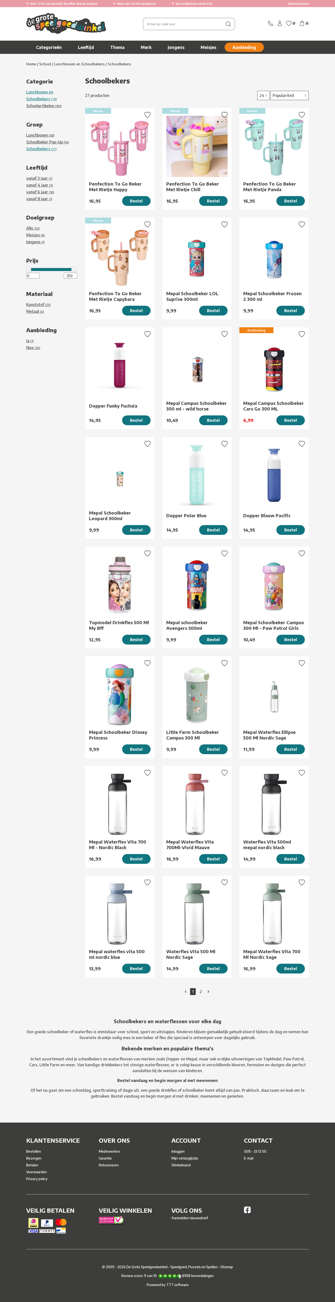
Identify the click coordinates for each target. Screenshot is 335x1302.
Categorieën (49, 47)
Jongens (176, 47)
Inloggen (178, 1151)
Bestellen (33, 1151)
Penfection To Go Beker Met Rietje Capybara (115, 296)
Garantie (105, 1158)
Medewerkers (109, 1151)
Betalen (32, 1165)
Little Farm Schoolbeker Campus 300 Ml (192, 734)
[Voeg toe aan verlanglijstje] (147, 115)
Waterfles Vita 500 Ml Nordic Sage (190, 954)
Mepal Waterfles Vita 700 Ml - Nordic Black (117, 844)
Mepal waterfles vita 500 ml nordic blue (117, 954)
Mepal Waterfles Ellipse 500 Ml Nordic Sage (269, 734)
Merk (146, 47)
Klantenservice (298, 3)
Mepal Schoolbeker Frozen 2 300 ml (272, 296)
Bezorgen (33, 1158)
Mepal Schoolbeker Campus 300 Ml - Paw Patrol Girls (273, 625)
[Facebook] (247, 1212)
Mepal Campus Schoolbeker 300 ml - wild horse (196, 405)
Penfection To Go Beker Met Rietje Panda (269, 186)
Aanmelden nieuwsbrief (189, 1218)
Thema (117, 47)
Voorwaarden (36, 1172)
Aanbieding (244, 47)
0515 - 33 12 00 (255, 1151)
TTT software (177, 1285)
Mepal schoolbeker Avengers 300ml (187, 625)
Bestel (136, 201)
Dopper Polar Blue (186, 515)
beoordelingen (198, 1276)
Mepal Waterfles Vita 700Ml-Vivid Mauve (190, 844)
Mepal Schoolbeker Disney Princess (118, 734)
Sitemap (226, 1267)
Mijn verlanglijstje (184, 1158)
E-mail (248, 1158)
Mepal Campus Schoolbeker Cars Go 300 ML (273, 405)
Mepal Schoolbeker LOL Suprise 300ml (192, 296)
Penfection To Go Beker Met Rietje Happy (115, 186)
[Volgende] (208, 991)
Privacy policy (37, 1179)
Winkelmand (181, 1165)
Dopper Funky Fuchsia (113, 406)
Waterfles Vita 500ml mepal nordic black (267, 844)
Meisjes (208, 47)
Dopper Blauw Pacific (267, 515)
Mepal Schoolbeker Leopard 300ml (110, 515)
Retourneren (109, 1165)
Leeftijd (86, 47)
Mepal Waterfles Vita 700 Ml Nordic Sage (271, 954)
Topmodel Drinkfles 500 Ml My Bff (119, 625)
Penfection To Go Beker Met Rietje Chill (192, 186)
